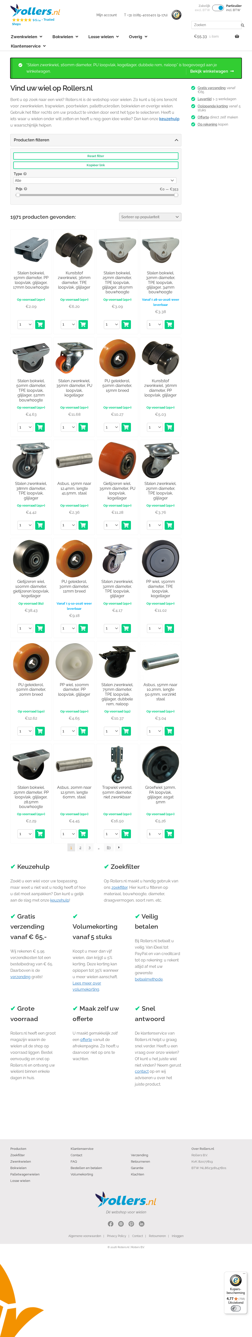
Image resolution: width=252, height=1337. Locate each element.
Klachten (137, 1174)
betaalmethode (149, 979)
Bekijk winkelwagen (209, 71)
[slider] (18, 195)
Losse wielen (101, 36)
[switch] (236, 1308)
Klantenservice (26, 46)
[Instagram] (121, 1225)
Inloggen (178, 1236)
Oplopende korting (213, 106)
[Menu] (244, 1275)
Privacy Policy (116, 1236)
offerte (86, 1039)
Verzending (139, 1155)
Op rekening (207, 124)
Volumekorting (82, 1174)
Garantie (137, 1168)
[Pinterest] (131, 1225)
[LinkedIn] (141, 1225)
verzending (20, 976)
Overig (135, 36)
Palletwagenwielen (25, 1174)
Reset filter (95, 156)
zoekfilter (119, 887)
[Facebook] (110, 1225)
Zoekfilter (17, 1155)
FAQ (74, 1161)
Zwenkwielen (24, 36)
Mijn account (106, 15)
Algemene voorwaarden (84, 1236)
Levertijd (205, 99)
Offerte (203, 117)
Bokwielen (62, 36)
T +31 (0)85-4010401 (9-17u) (146, 15)
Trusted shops (176, 15)
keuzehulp (59, 900)
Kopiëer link (96, 165)
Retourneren (140, 1161)
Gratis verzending (212, 88)
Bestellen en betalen (86, 1168)
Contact (76, 1155)
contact (142, 1071)
